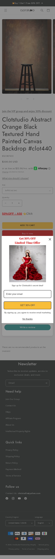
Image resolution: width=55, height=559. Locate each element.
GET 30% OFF (27, 305)
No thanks (27, 319)
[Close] (50, 239)
